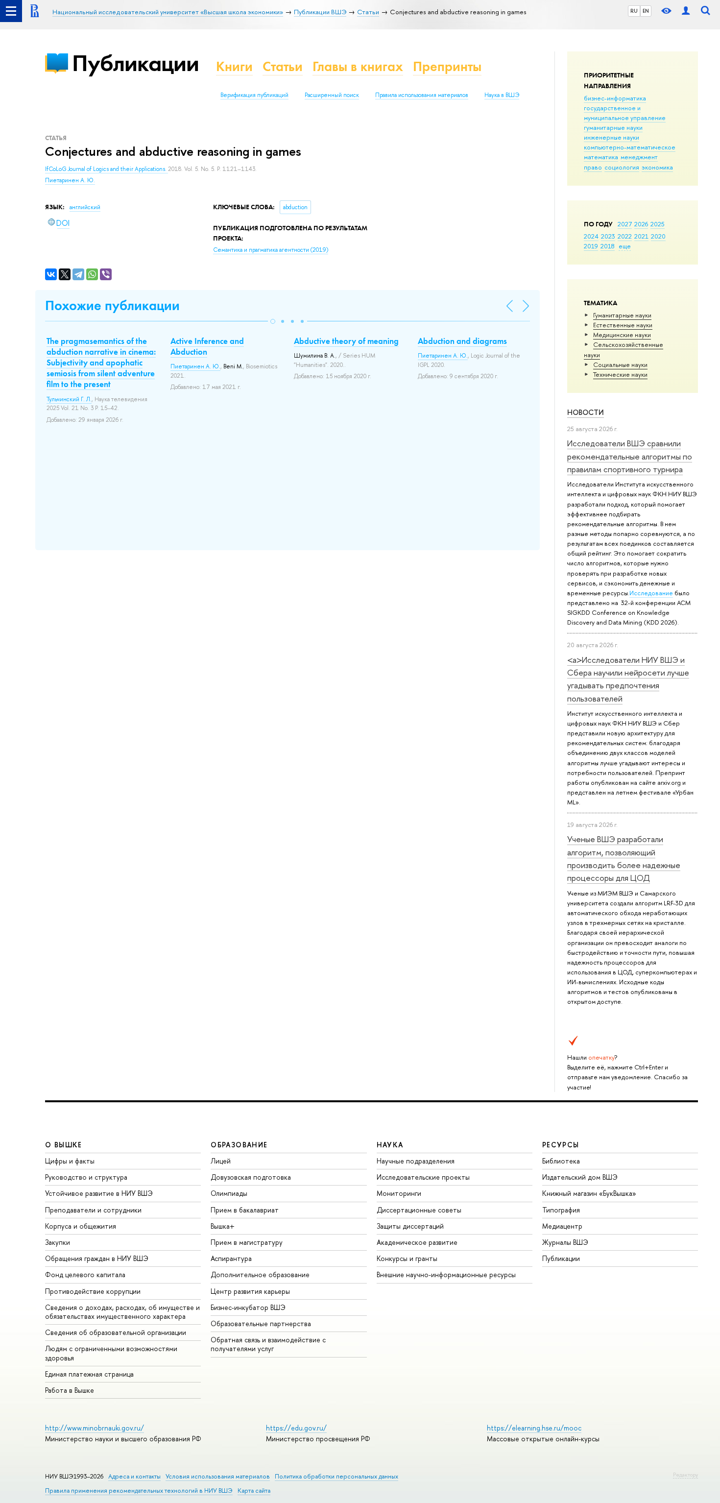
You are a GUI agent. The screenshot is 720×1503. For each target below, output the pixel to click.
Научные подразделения (416, 1160)
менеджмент (639, 156)
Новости (585, 412)
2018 (607, 246)
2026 (641, 223)
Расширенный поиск (332, 95)
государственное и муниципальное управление (625, 112)
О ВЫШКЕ (63, 1144)
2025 (657, 223)
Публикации (135, 63)
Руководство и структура (86, 1177)
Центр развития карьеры (250, 1291)
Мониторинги (399, 1193)
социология (621, 167)
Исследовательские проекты (423, 1177)
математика (601, 156)
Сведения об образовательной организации (115, 1332)
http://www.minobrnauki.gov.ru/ (94, 1427)
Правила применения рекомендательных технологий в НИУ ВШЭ (139, 1490)
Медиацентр (562, 1226)
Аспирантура (231, 1258)
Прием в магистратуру (247, 1242)
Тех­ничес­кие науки (620, 374)
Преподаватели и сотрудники (93, 1209)
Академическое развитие (417, 1242)
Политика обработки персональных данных (336, 1476)
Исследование (651, 592)
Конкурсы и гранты (407, 1258)
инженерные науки (611, 137)
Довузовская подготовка (251, 1177)
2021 (641, 236)
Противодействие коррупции (93, 1291)
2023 (608, 236)
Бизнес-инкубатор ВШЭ (248, 1307)
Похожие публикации (112, 305)
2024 (591, 236)
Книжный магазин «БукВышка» (589, 1193)
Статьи (283, 66)
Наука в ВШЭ (501, 95)
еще (625, 246)
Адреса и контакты (134, 1476)
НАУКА (390, 1144)
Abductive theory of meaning (346, 341)
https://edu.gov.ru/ (296, 1427)
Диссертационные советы (419, 1209)
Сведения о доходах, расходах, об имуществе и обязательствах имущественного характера (122, 1312)
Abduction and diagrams (462, 341)
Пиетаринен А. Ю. (70, 180)
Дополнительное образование (260, 1274)
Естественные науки (622, 324)
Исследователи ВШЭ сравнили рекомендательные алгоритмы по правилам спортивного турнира (629, 456)
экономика (657, 167)
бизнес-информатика (615, 98)
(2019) (270, 250)
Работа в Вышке (69, 1390)
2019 (591, 246)
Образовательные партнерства (261, 1323)
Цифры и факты (70, 1160)
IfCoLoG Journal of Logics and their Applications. (106, 169)
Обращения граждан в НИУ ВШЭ (96, 1258)
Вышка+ (223, 1226)
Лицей (221, 1160)
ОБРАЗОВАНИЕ (239, 1144)
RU (634, 10)
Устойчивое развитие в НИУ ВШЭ (99, 1193)
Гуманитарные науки (622, 315)
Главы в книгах (357, 66)
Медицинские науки (622, 334)
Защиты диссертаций (410, 1226)
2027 (625, 223)
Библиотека (561, 1160)
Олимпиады (229, 1193)
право (593, 167)
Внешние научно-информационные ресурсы (446, 1274)
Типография (561, 1209)
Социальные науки (620, 364)
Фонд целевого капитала (85, 1274)
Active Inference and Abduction (207, 346)
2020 (658, 236)
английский (85, 207)
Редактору (685, 1474)
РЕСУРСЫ (560, 1144)
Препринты (447, 66)
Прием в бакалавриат (245, 1209)
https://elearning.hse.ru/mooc (534, 1427)
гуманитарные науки (613, 127)
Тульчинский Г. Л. (69, 399)
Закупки (57, 1242)
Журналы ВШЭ (565, 1242)
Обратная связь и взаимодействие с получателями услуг (268, 1344)
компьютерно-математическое (629, 147)
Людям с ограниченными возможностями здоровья (111, 1353)
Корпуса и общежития (80, 1226)
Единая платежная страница (89, 1374)
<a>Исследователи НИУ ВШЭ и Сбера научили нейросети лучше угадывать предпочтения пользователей (628, 679)
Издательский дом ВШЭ (580, 1177)
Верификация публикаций (254, 95)
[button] (273, 321)
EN (646, 10)
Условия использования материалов (218, 1476)
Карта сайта (254, 1490)
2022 (625, 236)
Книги (234, 66)
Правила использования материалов (421, 95)
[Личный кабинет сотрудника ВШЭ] (685, 11)
